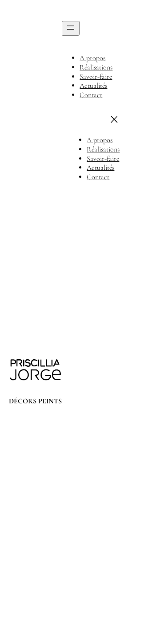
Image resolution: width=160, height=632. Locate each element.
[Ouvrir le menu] (71, 28)
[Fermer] (114, 119)
